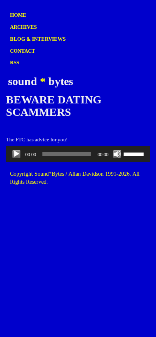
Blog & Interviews (38, 39)
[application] (78, 154)
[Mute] (117, 154)
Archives (23, 27)
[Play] (16, 154)
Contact (22, 51)
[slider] (135, 153)
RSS (14, 62)
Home (18, 15)
